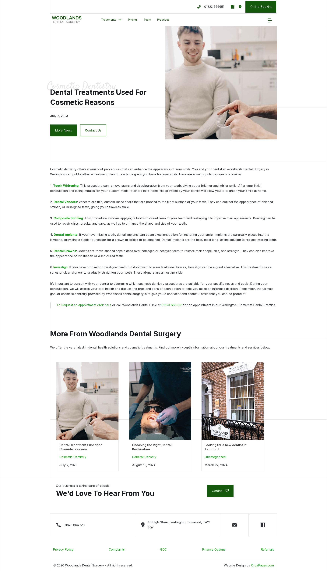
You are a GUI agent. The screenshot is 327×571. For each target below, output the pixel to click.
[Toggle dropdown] (120, 20)
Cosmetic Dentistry (81, 86)
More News (63, 130)
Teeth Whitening (66, 185)
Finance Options (213, 549)
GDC (163, 549)
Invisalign (60, 267)
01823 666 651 (171, 305)
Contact (218, 491)
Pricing (132, 19)
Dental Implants (65, 234)
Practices (163, 19)
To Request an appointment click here (84, 305)
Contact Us (93, 130)
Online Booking (263, 7)
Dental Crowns (65, 251)
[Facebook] (232, 7)
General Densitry (144, 457)
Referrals (267, 549)
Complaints (117, 549)
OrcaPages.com (262, 565)
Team (147, 19)
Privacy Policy (63, 549)
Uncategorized (215, 457)
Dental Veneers (65, 202)
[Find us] (240, 7)
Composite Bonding (68, 218)
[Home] (66, 19)
